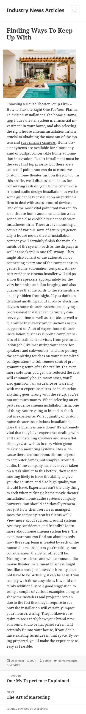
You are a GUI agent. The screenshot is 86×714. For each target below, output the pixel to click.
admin (47, 661)
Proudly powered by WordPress (27, 709)
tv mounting (62, 224)
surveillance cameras (38, 142)
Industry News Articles (35, 10)
